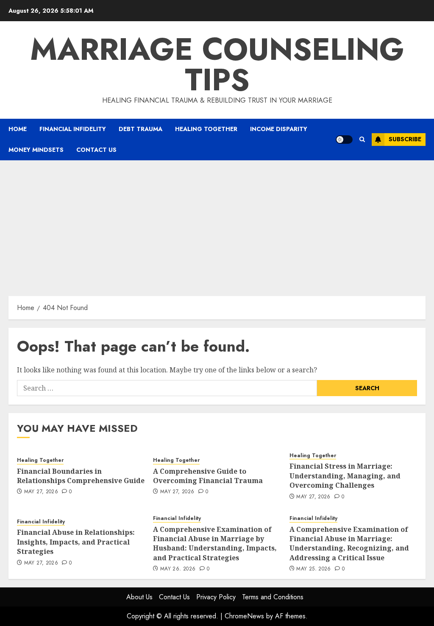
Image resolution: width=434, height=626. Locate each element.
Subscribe (405, 139)
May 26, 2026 (177, 569)
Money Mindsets (36, 149)
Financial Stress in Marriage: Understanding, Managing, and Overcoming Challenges (345, 475)
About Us (139, 597)
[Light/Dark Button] (344, 139)
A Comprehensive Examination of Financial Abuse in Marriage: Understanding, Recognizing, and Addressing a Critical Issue (349, 543)
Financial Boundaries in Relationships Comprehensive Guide (81, 476)
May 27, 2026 (41, 492)
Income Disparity (278, 129)
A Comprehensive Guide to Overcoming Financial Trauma (208, 476)
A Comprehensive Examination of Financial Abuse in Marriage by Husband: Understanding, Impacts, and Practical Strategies (215, 543)
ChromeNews (244, 616)
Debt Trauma (140, 129)
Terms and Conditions (272, 597)
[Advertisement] (217, 224)
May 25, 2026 (313, 569)
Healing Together (206, 129)
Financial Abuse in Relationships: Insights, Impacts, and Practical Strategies (76, 542)
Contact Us (96, 149)
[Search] (362, 139)
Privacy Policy (216, 597)
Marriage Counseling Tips (217, 64)
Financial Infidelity (72, 129)
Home (17, 129)
